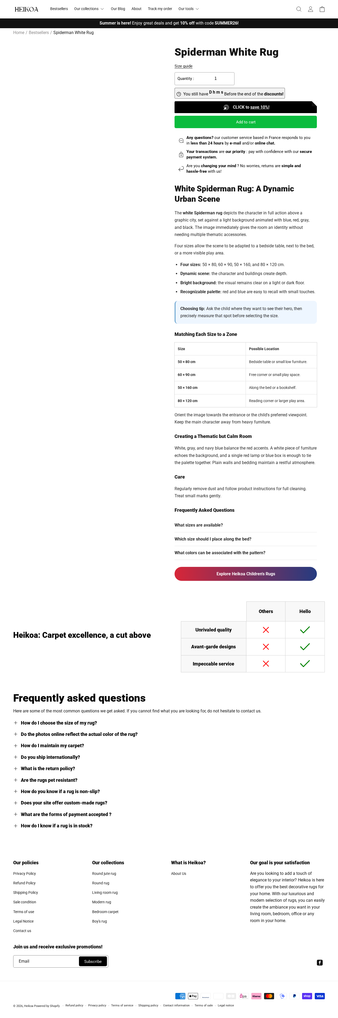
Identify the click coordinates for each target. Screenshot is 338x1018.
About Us (178, 873)
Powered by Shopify (47, 1006)
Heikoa (28, 1006)
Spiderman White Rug (73, 32)
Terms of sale (204, 1005)
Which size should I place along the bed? (213, 539)
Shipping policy (148, 1005)
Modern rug (101, 902)
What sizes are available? (199, 525)
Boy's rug (99, 921)
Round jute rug (104, 873)
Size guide (184, 66)
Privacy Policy (24, 873)
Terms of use (23, 912)
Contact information (176, 1005)
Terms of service (122, 1005)
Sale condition (24, 902)
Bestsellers (39, 32)
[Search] (299, 9)
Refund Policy (24, 883)
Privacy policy (97, 1005)
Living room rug (105, 892)
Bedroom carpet (105, 912)
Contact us (22, 931)
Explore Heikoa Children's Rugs (246, 573)
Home (18, 32)
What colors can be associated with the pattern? (220, 552)
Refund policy (74, 1005)
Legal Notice (23, 921)
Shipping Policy (25, 892)
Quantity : (185, 78)
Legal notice (226, 1005)
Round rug (100, 883)
